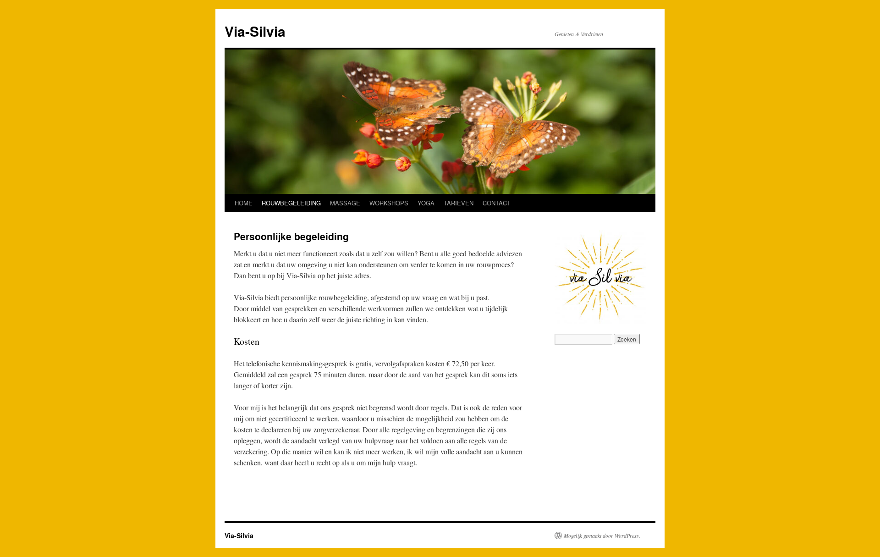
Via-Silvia (255, 31)
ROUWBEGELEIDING (291, 203)
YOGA (426, 203)
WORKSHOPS (388, 203)
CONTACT (497, 203)
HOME (244, 203)
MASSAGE (345, 203)
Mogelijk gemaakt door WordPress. (602, 535)
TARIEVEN (458, 203)
